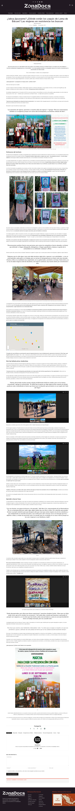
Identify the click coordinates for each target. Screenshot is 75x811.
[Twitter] (35, 2)
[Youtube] (39, 2)
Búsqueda (20, 732)
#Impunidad (15, 732)
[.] (2, 5)
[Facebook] (33, 2)
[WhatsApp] (41, 728)
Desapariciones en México (28, 732)
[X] (34, 728)
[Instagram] (37, 2)
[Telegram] (44, 728)
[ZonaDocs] (37, 739)
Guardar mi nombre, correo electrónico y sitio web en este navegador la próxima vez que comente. (26, 771)
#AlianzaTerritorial (34, 792)
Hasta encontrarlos (37, 23)
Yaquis (58, 732)
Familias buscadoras (38, 732)
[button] (72, 5)
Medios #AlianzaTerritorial (61, 792)
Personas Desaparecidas (47, 732)
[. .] (13, 794)
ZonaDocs (35, 25)
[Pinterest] (37, 728)
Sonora (54, 732)
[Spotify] (42, 2)
